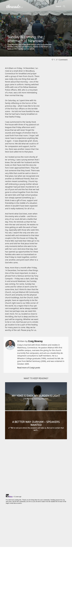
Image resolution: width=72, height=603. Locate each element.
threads (13, 6)
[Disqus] (36, 468)
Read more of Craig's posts (28, 367)
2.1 (22, 7)
